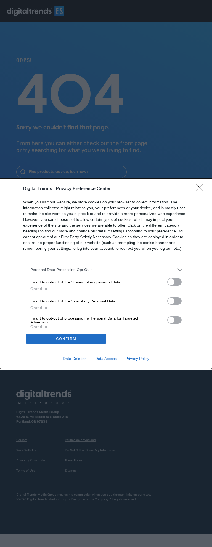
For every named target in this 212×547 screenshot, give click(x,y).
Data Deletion (75, 358)
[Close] (201, 189)
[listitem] (106, 270)
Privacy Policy (137, 358)
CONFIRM (66, 339)
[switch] (174, 282)
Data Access (106, 358)
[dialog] (106, 273)
